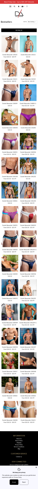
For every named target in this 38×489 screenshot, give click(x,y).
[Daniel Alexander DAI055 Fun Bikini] (10, 214)
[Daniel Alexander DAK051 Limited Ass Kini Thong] (10, 287)
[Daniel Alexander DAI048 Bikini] (10, 409)
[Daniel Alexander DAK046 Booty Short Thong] (28, 141)
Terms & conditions (19, 447)
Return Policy (19, 440)
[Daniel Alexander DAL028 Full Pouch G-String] (10, 166)
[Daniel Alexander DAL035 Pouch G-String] (28, 287)
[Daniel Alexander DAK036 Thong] (28, 263)
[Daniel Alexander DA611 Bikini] (10, 68)
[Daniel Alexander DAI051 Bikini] (10, 141)
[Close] (36, 467)
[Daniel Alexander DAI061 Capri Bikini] (10, 190)
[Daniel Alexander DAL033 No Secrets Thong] (28, 190)
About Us (19, 438)
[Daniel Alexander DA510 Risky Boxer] (28, 68)
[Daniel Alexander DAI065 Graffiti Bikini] (10, 385)
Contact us (19, 456)
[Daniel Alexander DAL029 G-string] (28, 312)
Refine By (19, 30)
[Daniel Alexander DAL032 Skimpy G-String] (28, 166)
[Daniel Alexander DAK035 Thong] (28, 214)
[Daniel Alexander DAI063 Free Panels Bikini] (28, 385)
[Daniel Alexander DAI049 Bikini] (10, 93)
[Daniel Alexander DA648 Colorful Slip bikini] (28, 117)
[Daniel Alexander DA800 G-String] (28, 93)
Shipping (19, 442)
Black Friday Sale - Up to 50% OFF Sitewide (19, 2)
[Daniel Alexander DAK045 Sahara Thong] (10, 117)
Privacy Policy (19, 444)
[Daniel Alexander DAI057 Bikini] (10, 361)
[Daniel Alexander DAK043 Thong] (10, 336)
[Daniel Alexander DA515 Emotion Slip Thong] (28, 44)
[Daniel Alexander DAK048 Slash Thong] (28, 361)
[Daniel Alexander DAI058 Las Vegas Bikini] (10, 263)
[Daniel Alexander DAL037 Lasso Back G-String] (28, 336)
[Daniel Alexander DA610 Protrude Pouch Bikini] (10, 44)
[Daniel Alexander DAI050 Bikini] (10, 239)
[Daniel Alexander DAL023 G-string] (28, 239)
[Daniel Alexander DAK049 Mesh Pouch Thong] (10, 312)
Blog (19, 449)
